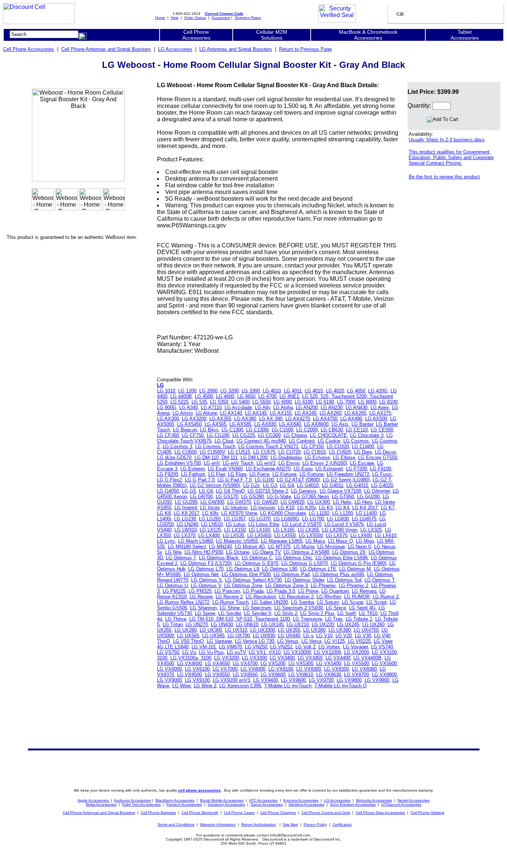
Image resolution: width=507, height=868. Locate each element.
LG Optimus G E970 (256, 563)
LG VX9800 (349, 680)
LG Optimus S (206, 580)
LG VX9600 (293, 680)
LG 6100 (304, 402)
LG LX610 (385, 535)
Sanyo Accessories (267, 804)
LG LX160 (259, 530)
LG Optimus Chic (294, 557)
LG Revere (201, 596)
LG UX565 (188, 635)
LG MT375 (279, 546)
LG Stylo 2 (285, 613)
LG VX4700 (245, 663)
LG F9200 (167, 474)
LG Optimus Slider (304, 580)
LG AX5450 (189, 424)
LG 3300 (251, 391)
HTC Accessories (263, 800)
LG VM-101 (204, 647)
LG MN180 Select (187, 546)
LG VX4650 (217, 663)
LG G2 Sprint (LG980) (346, 480)
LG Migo (365, 541)
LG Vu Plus (211, 652)
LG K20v (306, 507)
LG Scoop (352, 602)
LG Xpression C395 (240, 685)
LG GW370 (239, 502)
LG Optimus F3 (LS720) (206, 563)
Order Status (195, 18)
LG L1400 (366, 513)
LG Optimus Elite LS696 (341, 557)
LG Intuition (235, 507)
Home (160, 18)
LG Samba (302, 602)
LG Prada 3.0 (280, 591)
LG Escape (362, 463)
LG (160, 385)
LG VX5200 (273, 663)
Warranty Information (218, 824)
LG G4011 (332, 485)
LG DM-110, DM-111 (216, 457)
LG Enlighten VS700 (179, 463)
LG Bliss (209, 430)
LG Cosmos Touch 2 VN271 (268, 446)
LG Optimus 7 (181, 557)
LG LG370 (260, 519)
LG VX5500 (356, 663)
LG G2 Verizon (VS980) (215, 485)
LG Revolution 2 (296, 596)
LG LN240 (187, 524)
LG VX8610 (300, 674)
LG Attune (206, 413)
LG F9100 (380, 468)
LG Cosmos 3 (177, 446)
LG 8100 (388, 402)
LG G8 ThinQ (230, 491)
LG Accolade (238, 407)
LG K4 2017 (365, 507)
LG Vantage (219, 641)
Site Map (290, 824)
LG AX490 (351, 418)
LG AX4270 (297, 418)
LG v (308, 635)
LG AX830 (265, 424)
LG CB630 (332, 430)
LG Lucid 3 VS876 (344, 524)
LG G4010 (308, 485)
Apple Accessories (94, 800)
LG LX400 (209, 535)
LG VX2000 (356, 652)
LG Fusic (382, 474)
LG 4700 (267, 396)
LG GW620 (266, 502)
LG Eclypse (317, 457)
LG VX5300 (300, 663)
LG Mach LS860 (195, 541)
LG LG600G (286, 519)
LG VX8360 (364, 669)
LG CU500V (212, 452)
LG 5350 (219, 402)
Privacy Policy (315, 824)
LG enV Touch (238, 463)
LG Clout (224, 441)
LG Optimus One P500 (246, 574)
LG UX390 (339, 630)
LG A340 (188, 407)
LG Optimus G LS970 (304, 563)
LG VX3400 (282, 658)
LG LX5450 (259, 535)
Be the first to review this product (444, 177)
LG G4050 (168, 491)
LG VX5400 (328, 663)
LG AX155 (281, 413)
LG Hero (363, 502)
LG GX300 (318, 502)
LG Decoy (385, 452)
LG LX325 (371, 530)
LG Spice (336, 608)
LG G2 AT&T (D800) (298, 480)
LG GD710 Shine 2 (268, 491)
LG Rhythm (329, 596)
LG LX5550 (311, 535)
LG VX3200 (226, 658)
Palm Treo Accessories (141, 804)
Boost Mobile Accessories (221, 800)
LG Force (259, 474)
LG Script (376, 602)
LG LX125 (210, 530)
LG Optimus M (355, 569)
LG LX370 (184, 535)
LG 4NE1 (289, 396)
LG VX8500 (189, 674)
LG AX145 (256, 413)
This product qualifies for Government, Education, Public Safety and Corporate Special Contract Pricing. (451, 157)
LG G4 (287, 485)
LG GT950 (343, 496)
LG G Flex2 (169, 480)
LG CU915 (315, 452)
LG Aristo (183, 413)
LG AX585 (240, 424)
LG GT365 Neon (311, 496)
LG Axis (340, 424)
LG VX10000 (297, 652)
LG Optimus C (257, 557)
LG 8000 (367, 402)
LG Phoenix (323, 585)
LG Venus (287, 641)
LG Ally (262, 407)
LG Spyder (229, 613)
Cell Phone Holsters (427, 813)
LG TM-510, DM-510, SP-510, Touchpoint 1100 (239, 619)
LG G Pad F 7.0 (234, 480)
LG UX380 (314, 630)
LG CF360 (168, 435)
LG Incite (210, 507)
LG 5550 (261, 402)
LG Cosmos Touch (215, 446)
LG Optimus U (172, 585)
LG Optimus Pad (292, 574)
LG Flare (237, 474)
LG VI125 (334, 641)
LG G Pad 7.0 (200, 480)
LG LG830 (338, 519)
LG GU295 (186, 502)
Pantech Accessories (184, 804)
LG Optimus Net (201, 574)
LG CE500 (382, 430)
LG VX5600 (384, 663)
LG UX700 (239, 635)
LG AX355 (220, 418)
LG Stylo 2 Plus (317, 613)
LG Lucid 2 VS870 (301, 524)
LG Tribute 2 (359, 619)
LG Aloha (283, 407)
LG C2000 (307, 430)
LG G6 (206, 491)
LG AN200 (307, 407)
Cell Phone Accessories (28, 49)
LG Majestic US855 (237, 541)
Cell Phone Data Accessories (380, 813)
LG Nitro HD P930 (203, 552)
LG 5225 (179, 402)
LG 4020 (335, 391)
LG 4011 (293, 391)
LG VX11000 (327, 652)
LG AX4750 (325, 418)
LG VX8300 (308, 669)
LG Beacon (185, 430)
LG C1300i (257, 430)
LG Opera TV (266, 552)
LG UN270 (197, 624)
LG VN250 (256, 647)
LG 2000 (208, 391)
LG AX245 (306, 413)
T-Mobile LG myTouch (287, 685)
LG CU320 (338, 446)
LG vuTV (236, 652)
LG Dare (363, 452)
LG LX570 (336, 535)
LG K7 (388, 507)
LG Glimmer (377, 491)
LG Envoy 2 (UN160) (324, 463)
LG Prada (253, 591)
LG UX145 (272, 624)
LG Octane (237, 552)
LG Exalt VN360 (225, 468)
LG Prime (308, 591)
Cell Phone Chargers (278, 813)
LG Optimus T (379, 580)
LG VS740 (382, 647)
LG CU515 (239, 452)
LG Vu (189, 652)
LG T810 (368, 613)
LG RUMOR (357, 596)
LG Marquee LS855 (281, 541)
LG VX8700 (356, 674)
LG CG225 (243, 435)
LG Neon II (359, 546)
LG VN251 (281, 647)
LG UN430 (222, 624)
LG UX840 (289, 635)
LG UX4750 (366, 630)
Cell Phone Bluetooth (199, 813)
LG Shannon (203, 608)
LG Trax (334, 619)
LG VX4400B (367, 658)
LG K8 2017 (186, 513)
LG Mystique (331, 546)
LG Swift (346, 613)
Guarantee (221, 18)
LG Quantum (335, 591)
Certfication (342, 824)
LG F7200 (356, 468)
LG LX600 (361, 535)
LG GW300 (212, 502)
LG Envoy (289, 463)
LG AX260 (330, 413)
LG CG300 (269, 435)
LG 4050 (356, 391)
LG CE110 (357, 430)
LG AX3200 (194, 418)
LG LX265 (308, 530)
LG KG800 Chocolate (283, 513)
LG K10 (286, 507)
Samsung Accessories (226, 804)
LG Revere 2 (229, 596)
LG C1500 (282, 430)
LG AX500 (376, 418)
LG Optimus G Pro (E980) (358, 563)
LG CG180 (218, 435)
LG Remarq (364, 591)
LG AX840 (290, 424)
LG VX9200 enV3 (231, 680)
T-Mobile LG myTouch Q (340, 685)
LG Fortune (284, 474)
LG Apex (379, 407)
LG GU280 (368, 496)
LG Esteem (192, 468)
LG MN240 (220, 546)
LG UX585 (213, 635)
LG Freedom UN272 (348, 474)
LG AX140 (231, 413)
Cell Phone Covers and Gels (325, 813)
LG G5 (189, 491)
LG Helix (342, 502)
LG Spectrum (257, 608)
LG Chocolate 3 (366, 435)
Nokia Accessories (101, 804)
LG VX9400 (265, 680)
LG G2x (251, 485)
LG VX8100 (280, 669)
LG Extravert (329, 468)
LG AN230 (332, 407)
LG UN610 (247, 624)
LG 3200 (229, 391)
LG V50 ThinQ (188, 641)
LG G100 (264, 480)
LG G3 (270, 485)
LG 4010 (272, 391)
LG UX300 (211, 630)
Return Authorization (258, 824)
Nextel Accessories (413, 800)
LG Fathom (193, 474)
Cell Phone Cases (239, 813)
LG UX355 (289, 630)
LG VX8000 (253, 669)
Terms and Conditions (175, 824)
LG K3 (326, 507)
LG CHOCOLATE (328, 435)
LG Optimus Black (219, 557)
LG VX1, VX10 (265, 652)
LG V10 (324, 635)
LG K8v (210, 513)
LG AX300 (168, 418)
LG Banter (362, 424)
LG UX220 (323, 624)
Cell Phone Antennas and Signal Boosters (106, 49)
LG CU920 (340, 452)
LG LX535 (233, 535)
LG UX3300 (262, 630)
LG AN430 (356, 407)
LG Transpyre (307, 619)
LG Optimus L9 (242, 569)
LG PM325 (200, 591)
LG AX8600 (316, 424)
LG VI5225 (359, 641)
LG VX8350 (336, 669)
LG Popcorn (227, 591)
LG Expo (303, 468)
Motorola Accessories (374, 800)
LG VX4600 (189, 663)
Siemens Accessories (306, 804)
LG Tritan (173, 624)
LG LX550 (285, 535)
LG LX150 (235, 530)
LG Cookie (329, 441)
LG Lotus (235, 524)
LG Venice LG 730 (254, 641)
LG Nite (173, 552)
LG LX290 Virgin (339, 530)
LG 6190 (325, 402)
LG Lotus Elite (263, 524)
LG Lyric (166, 541)
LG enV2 (265, 463)
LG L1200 (342, 513)
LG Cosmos (356, 441)
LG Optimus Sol (344, 580)
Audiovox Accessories (132, 800)
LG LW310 (185, 530)
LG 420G (377, 391)
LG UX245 (348, 624)
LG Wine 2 (205, 685)
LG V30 (363, 635)
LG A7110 (211, 407)
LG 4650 (246, 396)
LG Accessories (175, 49)
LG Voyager (355, 647)
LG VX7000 (225, 669)
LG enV (212, 463)
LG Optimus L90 (279, 569)
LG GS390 (252, 496)
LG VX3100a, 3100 (190, 658)
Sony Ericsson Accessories (353, 804)
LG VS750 (168, 652)
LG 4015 (314, 391)
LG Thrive (175, 619)
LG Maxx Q (340, 541)
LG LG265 (210, 519)
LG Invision (263, 507)
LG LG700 (313, 519)
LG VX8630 (328, 674)
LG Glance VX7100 (340, 491)
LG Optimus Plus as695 (338, 574)
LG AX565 (215, 424)
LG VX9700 (321, 680)
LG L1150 (319, 513)
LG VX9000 (169, 680)
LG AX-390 (270, 418)
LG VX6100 (197, 669)
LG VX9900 (376, 680)
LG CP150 (312, 446)
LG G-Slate (279, 496)
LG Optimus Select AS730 (253, 580)
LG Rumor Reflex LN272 (183, 602)
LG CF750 (193, 435)
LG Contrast (302, 441)
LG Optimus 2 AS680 (306, 552)
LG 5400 (240, 402)
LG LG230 (185, 519)
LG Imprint (185, 507)
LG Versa (311, 641)
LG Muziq (304, 546)
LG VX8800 (384, 674)
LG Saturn (328, 602)
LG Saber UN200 (270, 602)
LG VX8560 (245, 674)
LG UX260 (373, 624)
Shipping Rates (248, 18)
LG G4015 (357, 485)
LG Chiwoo (295, 435)
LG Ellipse (344, 457)
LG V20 (344, 635)
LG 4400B (181, 396)
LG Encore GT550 (377, 457)
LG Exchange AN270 (268, 468)
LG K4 (342, 507)
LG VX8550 (217, 674)
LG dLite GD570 (174, 457)
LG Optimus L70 (205, 569)
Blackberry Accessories (175, 800)
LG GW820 (292, 502)
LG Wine (181, 685)
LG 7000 (346, 402)
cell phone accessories (199, 790)
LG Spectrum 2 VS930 (298, 608)
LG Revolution (261, 596)
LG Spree (205, 613)
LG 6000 (283, 402)
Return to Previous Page (305, 49)
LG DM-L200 (254, 457)
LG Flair (216, 474)
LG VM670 (230, 647)
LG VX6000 (169, 669)
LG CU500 (185, 452)
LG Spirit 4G (362, 608)
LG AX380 (245, 418)
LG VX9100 (197, 680)
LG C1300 (232, 430)
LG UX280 (185, 630)
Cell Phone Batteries (158, 813)
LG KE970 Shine (239, 513)
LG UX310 (236, 630)
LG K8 (164, 513)
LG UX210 (298, 624)
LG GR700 (201, 496)
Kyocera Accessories (300, 800)
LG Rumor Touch (230, 602)
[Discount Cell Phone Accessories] (39, 22)
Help (175, 18)
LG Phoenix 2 (353, 585)
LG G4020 (382, 485)
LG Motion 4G (250, 546)
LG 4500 (204, 396)
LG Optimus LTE (318, 569)
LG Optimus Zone (243, 585)
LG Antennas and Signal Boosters (235, 49)
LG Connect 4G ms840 (261, 441)
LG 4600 (225, 396)
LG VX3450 (310, 658)
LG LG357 (235, 519)
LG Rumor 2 (386, 596)
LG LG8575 (364, 519)
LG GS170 (227, 496)
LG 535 (199, 402)
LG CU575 (264, 452)
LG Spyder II (257, 613)
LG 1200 (187, 391)
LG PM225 (174, 591)
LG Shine (230, 608)
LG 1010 (166, 391)
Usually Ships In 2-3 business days (447, 139)
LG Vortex (329, 647)
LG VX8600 (273, 674)
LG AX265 (355, 413)
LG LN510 (212, 524)
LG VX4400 (338, 658)
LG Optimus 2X (349, 552)
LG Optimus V (206, 585)
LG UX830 (264, 635)
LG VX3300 (254, 658)
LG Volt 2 (305, 647)
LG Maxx (315, 541)
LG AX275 (380, 413)
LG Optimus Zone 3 (286, 585)
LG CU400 (363, 446)
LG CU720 (289, 452)
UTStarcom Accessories (401, 804)
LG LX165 (284, 530)
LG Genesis (304, 491)
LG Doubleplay (286, 457)
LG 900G (166, 407)
